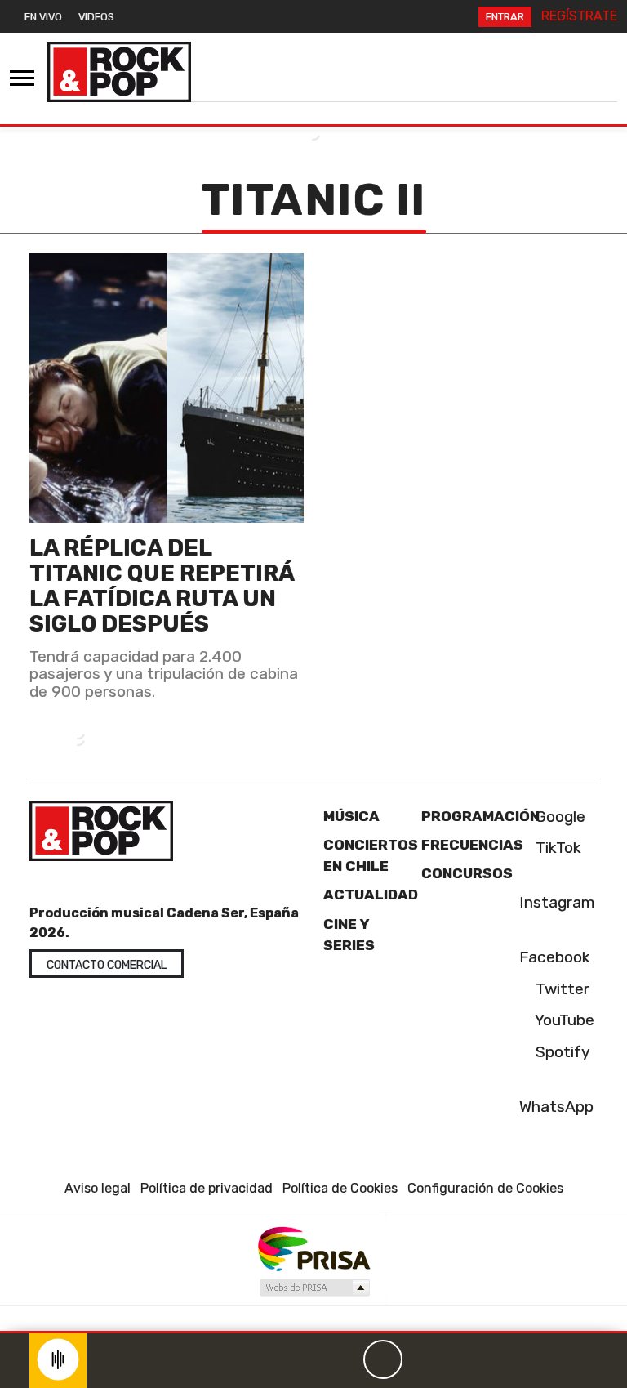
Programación (480, 816)
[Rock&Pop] (119, 72)
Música (351, 816)
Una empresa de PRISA (313, 1248)
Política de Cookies (340, 1188)
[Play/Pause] (382, 1359)
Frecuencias (472, 845)
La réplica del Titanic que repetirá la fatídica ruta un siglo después (161, 585)
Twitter (560, 989)
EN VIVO (43, 17)
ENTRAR (505, 17)
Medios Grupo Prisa (314, 1287)
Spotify (560, 1051)
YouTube (562, 1020)
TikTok (556, 847)
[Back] (304, 1359)
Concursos (467, 873)
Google (558, 816)
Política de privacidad (206, 1188)
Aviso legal (97, 1188)
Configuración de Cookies (485, 1188)
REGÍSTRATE (579, 16)
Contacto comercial (107, 965)
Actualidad (370, 894)
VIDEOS (96, 17)
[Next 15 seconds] (422, 1359)
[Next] (461, 1359)
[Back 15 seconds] (343, 1359)
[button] (313, 1332)
